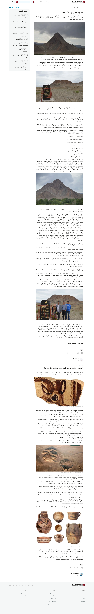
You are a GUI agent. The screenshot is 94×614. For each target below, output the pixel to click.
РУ (24, 2)
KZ (28, 2)
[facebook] (26, 585)
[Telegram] (74, 353)
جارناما (25, 599)
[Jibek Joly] (16, 7)
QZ (26, 2)
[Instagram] (82, 353)
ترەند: (84, 7)
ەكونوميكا (83, 601)
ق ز (17, 2)
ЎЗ (15, 2)
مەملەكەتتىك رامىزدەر (52, 599)
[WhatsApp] (78, 353)
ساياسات (83, 596)
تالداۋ (36, 2)
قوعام (81, 350)
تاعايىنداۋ (77, 7)
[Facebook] (71, 353)
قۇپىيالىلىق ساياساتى (52, 596)
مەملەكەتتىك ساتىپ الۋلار (51, 604)
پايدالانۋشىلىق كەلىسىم (51, 593)
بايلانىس (25, 596)
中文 (20, 2)
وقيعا (74, 7)
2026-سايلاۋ (69, 7)
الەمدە (83, 604)
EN (22, 2)
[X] (67, 353)
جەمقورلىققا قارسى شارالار (51, 601)
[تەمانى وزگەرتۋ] (33, 2)
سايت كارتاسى (24, 593)
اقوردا (81, 7)
